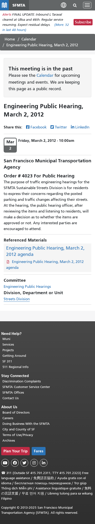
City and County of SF (18, 429)
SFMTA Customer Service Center (26, 387)
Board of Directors (15, 412)
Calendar (28, 39)
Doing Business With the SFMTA (26, 424)
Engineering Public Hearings (27, 286)
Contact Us (10, 398)
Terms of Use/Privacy (17, 435)
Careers (7, 418)
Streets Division (17, 299)
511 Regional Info (15, 367)
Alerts (6, 14)
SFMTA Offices (13, 392)
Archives (8, 440)
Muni (6, 339)
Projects (8, 350)
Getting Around (14, 356)
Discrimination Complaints (21, 381)
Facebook (38, 127)
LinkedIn (82, 127)
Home (10, 39)
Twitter (61, 127)
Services (8, 344)
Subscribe (83, 22)
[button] (63, 5)
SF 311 (7, 361)
